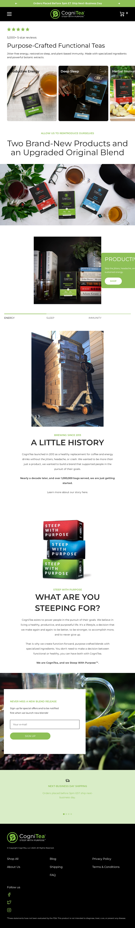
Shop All (12, 858)
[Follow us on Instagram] (9, 910)
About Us (13, 867)
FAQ (53, 875)
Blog (53, 858)
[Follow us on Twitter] (9, 902)
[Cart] (122, 14)
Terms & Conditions (106, 867)
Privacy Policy (101, 858)
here (84, 492)
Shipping (56, 867)
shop (113, 281)
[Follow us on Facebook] (9, 894)
